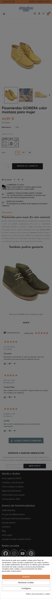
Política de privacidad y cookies (38, 594)
